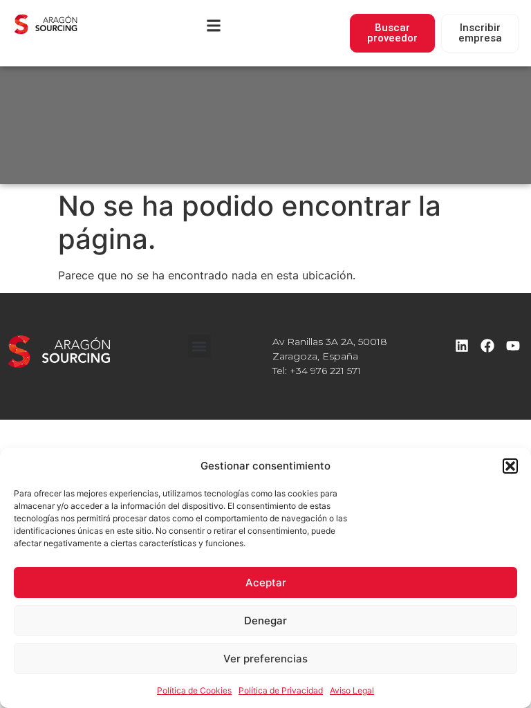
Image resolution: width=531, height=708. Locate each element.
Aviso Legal (352, 690)
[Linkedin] (462, 346)
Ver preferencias (265, 658)
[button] (510, 466)
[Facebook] (487, 346)
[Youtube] (513, 346)
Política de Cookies (194, 690)
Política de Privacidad (281, 690)
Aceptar (265, 582)
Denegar (265, 620)
